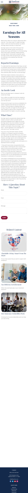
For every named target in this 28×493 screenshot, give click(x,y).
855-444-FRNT (15, 472)
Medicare (14, 487)
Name (2, 190)
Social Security (14, 489)
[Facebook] (10, 481)
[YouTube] (15, 481)
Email (2, 198)
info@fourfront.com (14, 479)
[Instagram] (17, 481)
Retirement (14, 490)
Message (3, 206)
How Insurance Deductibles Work (13, 314)
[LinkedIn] (13, 481)
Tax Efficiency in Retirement (11, 285)
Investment (14, 492)
